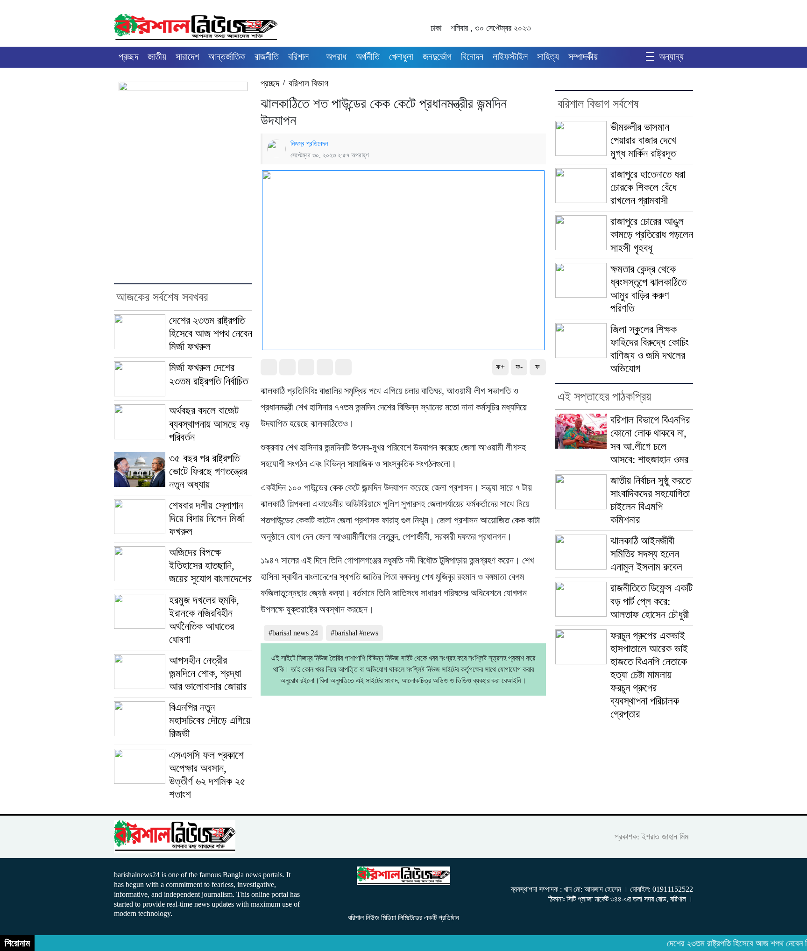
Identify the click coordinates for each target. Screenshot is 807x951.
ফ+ (500, 367)
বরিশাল (298, 56)
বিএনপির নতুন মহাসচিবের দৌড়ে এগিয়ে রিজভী (209, 721)
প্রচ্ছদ (128, 56)
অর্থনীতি (368, 56)
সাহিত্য (548, 56)
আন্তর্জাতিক (226, 56)
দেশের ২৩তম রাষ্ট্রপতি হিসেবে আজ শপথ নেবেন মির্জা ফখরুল (210, 333)
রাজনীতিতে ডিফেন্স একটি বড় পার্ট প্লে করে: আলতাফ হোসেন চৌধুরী (651, 601)
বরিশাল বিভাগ (308, 83)
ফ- (519, 367)
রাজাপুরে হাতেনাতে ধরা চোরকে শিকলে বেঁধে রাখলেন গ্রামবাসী (647, 187)
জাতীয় (157, 56)
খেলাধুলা (401, 56)
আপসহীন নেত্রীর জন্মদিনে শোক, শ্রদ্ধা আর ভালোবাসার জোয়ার (208, 673)
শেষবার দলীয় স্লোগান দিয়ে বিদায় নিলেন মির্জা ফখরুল (207, 518)
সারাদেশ (187, 56)
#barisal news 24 (293, 633)
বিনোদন (472, 56)
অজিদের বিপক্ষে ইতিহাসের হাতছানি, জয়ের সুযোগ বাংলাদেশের (210, 566)
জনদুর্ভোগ (437, 56)
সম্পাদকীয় (583, 56)
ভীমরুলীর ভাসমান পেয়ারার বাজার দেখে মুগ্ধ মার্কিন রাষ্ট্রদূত (643, 140)
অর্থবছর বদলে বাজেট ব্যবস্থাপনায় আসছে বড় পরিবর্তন (209, 424)
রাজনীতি (267, 56)
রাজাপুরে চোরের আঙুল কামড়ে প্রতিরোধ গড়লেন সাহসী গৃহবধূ (651, 235)
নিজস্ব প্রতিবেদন (309, 143)
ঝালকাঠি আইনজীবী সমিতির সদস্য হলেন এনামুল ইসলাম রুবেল (646, 554)
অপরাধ (336, 56)
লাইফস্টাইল (510, 56)
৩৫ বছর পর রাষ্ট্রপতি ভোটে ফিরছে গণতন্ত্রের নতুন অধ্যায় (208, 471)
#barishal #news (354, 633)
